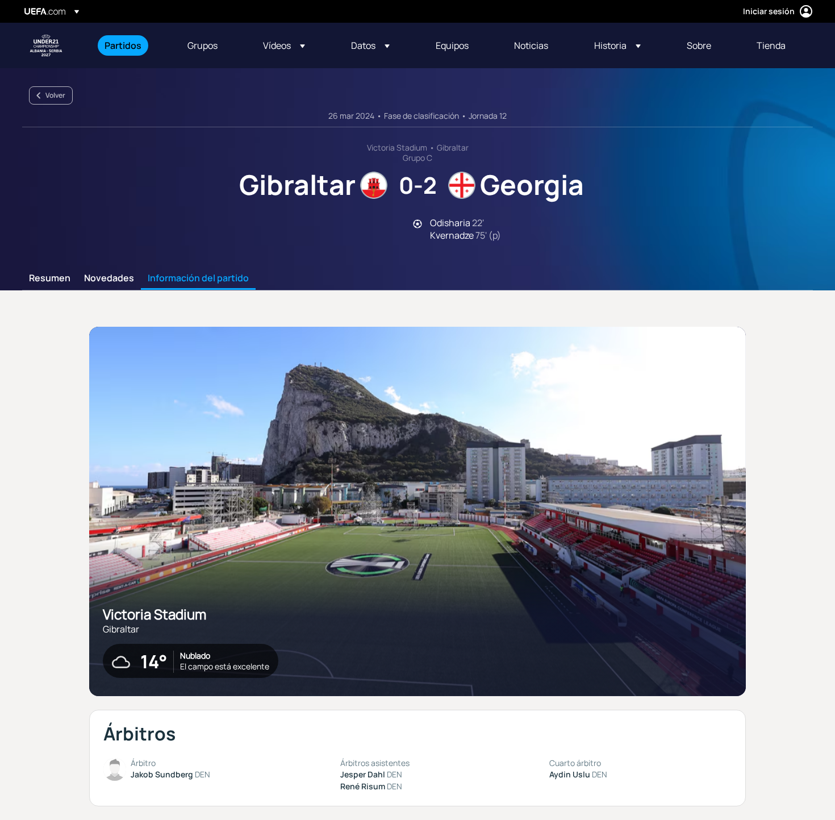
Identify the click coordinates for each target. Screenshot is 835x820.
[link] (123, 45)
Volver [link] (55, 95)
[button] (284, 45)
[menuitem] (131, 45)
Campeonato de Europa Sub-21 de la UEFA (46, 45)
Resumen (49, 278)
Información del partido (198, 278)
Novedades (109, 278)
